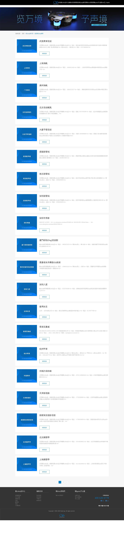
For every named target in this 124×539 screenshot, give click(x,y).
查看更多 (44, 53)
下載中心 (39, 498)
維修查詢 (39, 500)
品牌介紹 (77, 495)
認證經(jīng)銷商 (38, 33)
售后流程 (39, 497)
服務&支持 (71, 2)
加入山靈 (77, 498)
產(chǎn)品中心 (65, 2)
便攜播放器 (18, 495)
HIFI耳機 (17, 497)
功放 (16, 500)
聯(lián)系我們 (90, 2)
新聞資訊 (76, 2)
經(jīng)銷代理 (82, 2)
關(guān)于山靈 (98, 2)
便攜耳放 (17, 498)
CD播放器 (17, 505)
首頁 (59, 2)
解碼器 (17, 502)
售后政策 (39, 495)
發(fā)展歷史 (78, 497)
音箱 (16, 503)
